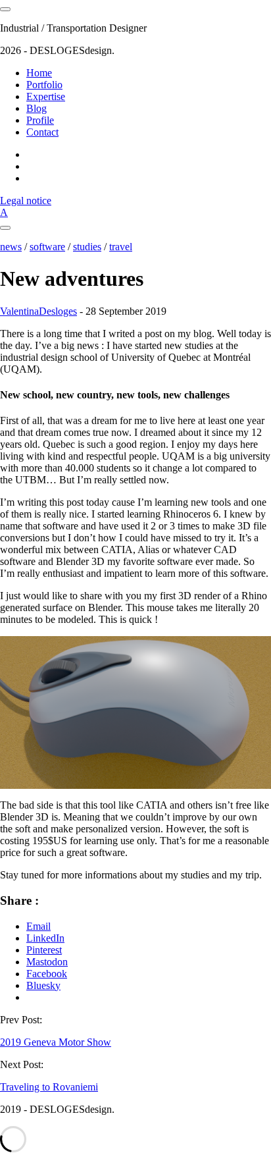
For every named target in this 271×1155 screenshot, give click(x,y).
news (11, 246)
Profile (40, 120)
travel (120, 246)
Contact (42, 132)
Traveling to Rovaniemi (49, 1086)
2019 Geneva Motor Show (55, 1042)
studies (87, 246)
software (47, 246)
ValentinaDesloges (38, 311)
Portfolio (44, 84)
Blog (36, 108)
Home (39, 72)
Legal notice (25, 200)
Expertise (45, 96)
